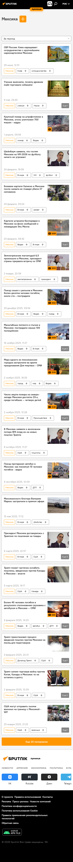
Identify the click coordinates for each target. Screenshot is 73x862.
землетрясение (24, 279)
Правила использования (27, 796)
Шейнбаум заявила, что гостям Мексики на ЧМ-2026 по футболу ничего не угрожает (22, 154)
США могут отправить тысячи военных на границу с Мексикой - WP (22, 709)
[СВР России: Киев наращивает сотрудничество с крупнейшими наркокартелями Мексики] (58, 54)
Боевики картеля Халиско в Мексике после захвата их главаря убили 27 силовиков (24, 189)
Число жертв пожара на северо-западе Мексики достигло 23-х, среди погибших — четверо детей (22, 397)
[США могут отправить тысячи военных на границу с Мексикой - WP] (58, 713)
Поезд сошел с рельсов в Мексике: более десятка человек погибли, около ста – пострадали (23, 293)
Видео (36, 140)
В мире (20, 175)
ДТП (35, 487)
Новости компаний (40, 801)
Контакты (47, 796)
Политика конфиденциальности (19, 806)
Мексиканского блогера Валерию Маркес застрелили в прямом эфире (24, 500)
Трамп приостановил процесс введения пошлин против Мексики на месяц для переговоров (24, 640)
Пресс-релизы (20, 801)
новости (7, 767)
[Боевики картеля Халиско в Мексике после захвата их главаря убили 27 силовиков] (58, 193)
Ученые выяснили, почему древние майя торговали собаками (23, 83)
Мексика (10, 18)
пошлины (36, 452)
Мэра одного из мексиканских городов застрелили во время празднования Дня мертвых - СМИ (23, 362)
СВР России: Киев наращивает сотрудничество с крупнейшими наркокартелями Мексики (21, 50)
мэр (34, 383)
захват (36, 209)
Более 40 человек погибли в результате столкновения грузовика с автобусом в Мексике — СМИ (24, 605)
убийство (37, 522)
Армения (22, 767)
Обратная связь (10, 823)
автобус (36, 626)
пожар (20, 140)
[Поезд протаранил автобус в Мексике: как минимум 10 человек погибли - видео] (58, 470)
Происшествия (40, 418)
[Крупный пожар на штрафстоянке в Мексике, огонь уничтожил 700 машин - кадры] (58, 123)
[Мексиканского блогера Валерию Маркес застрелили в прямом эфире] (58, 505)
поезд (51, 314)
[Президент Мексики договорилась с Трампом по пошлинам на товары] (58, 540)
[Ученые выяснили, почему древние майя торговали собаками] (58, 89)
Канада (35, 591)
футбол (49, 175)
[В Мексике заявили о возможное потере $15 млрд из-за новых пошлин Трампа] (58, 436)
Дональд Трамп (24, 660)
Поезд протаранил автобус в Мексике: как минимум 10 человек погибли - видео (23, 466)
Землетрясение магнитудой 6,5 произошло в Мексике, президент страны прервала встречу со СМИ (23, 258)
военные (36, 730)
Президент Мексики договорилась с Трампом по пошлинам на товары (24, 535)
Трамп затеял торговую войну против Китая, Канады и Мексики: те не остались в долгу (24, 674)
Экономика (38, 767)
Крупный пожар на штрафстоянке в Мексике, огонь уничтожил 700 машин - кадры (23, 119)
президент (46, 279)
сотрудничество (39, 71)
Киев (19, 71)
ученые (20, 105)
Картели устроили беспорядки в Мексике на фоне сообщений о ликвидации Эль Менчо (22, 223)
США (19, 452)
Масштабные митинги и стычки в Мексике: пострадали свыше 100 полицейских (22, 328)
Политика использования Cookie (20, 810)
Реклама (6, 801)
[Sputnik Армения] (10, 5)
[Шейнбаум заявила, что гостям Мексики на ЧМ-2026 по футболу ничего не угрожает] (58, 158)
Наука (36, 105)
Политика (56, 767)
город (20, 383)
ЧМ (34, 175)
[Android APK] (12, 832)
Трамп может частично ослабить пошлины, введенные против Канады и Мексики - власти (24, 570)
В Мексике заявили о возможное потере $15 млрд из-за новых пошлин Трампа (22, 432)
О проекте (7, 796)
